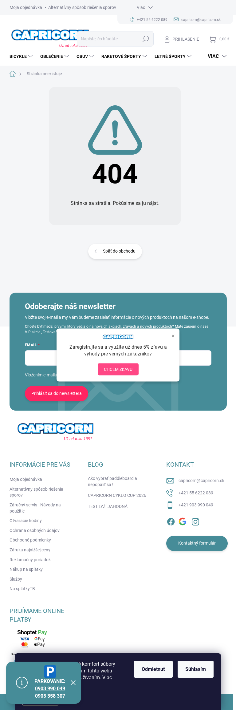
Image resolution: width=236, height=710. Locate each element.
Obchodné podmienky (30, 540)
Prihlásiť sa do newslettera (56, 393)
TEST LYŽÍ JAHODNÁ (108, 506)
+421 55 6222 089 (196, 492)
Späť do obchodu (119, 251)
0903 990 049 (50, 689)
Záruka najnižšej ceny (30, 549)
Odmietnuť (153, 669)
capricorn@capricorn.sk (201, 480)
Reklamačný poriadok (30, 559)
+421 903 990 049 (196, 504)
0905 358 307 (50, 696)
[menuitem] (22, 56)
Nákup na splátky (26, 569)
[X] (183, 520)
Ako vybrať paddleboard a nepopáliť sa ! (112, 481)
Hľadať (145, 38)
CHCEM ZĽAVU (118, 369)
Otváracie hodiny (26, 520)
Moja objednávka (26, 7)
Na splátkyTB (22, 588)
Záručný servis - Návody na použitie (35, 507)
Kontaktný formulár (197, 543)
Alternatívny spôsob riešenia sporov (82, 7)
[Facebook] (170, 520)
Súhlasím (195, 669)
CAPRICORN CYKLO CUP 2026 (117, 495)
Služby (16, 579)
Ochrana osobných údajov (35, 530)
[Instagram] (195, 520)
